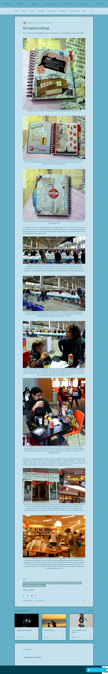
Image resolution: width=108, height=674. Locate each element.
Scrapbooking (33, 583)
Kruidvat (78, 583)
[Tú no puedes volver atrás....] (81, 620)
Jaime (25, 583)
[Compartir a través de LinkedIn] (32, 595)
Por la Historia (62, 11)
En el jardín (41, 11)
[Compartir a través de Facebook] (23, 595)
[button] (91, 11)
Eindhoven (43, 583)
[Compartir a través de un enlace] (36, 595)
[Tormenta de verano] (27, 620)
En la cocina (51, 11)
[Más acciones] (84, 23)
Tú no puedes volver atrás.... (79, 631)
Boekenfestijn (40, 585)
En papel (31, 11)
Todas (16, 11)
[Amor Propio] (54, 620)
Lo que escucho (74, 11)
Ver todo (91, 610)
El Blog (23, 11)
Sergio (50, 583)
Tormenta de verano (24, 630)
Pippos (72, 583)
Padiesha (58, 583)
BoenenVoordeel (28, 585)
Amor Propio (48, 630)
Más (84, 11)
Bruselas (65, 583)
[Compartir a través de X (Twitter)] (28, 595)
